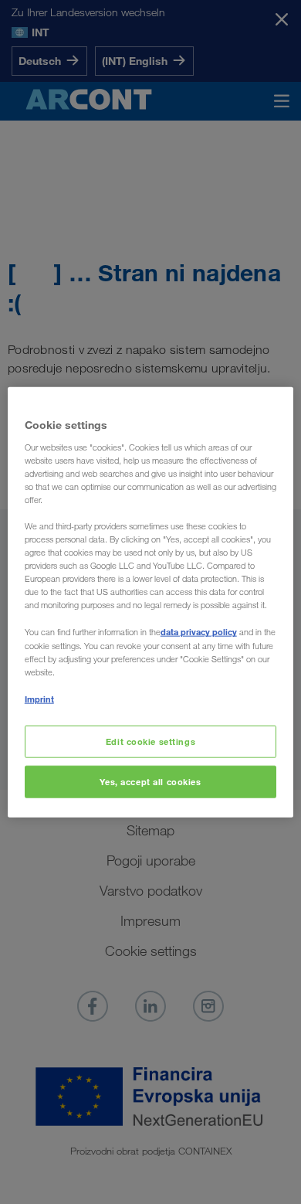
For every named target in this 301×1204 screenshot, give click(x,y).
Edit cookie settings (150, 741)
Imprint (39, 698)
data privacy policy (199, 632)
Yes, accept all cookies (150, 781)
